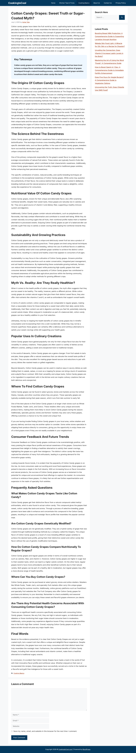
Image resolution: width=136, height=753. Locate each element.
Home (53, 3)
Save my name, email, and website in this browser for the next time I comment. (45, 731)
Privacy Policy (121, 3)
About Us (96, 3)
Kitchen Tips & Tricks (66, 3)
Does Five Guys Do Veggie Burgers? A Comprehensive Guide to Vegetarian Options (109, 80)
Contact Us (108, 3)
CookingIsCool (17, 2)
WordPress (86, 749)
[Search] (122, 17)
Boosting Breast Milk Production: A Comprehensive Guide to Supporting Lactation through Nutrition (109, 36)
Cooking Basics (83, 3)
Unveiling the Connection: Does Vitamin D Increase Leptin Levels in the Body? (109, 53)
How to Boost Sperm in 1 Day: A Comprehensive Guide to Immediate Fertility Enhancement (109, 70)
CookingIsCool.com (65, 749)
